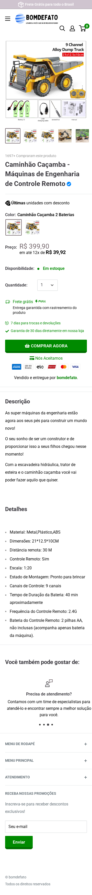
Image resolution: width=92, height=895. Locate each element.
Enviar (19, 842)
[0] (82, 28)
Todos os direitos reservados (27, 884)
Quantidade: (16, 285)
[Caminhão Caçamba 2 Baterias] (13, 227)
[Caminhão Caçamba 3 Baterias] (32, 227)
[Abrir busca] (62, 28)
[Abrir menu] (7, 19)
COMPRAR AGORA (49, 345)
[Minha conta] (72, 28)
